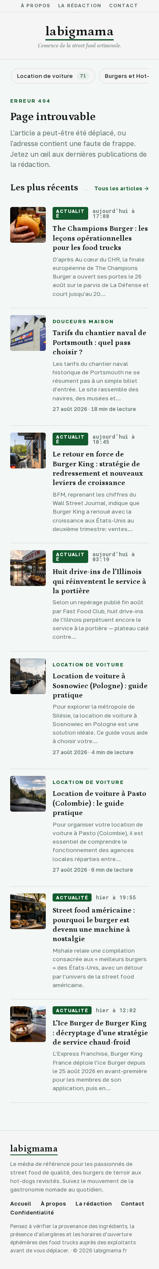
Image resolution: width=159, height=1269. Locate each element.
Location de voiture (88, 665)
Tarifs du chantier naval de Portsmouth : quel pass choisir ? (99, 342)
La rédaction (79, 6)
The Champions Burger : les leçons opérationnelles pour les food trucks (100, 238)
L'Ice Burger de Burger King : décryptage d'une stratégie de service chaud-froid (100, 1033)
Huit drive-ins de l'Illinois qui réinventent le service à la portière (99, 581)
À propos (35, 6)
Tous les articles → (121, 188)
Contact (123, 6)
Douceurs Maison (83, 321)
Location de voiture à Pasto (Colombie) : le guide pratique (99, 803)
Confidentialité (32, 1212)
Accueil (20, 1203)
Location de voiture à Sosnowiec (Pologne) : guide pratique (100, 686)
